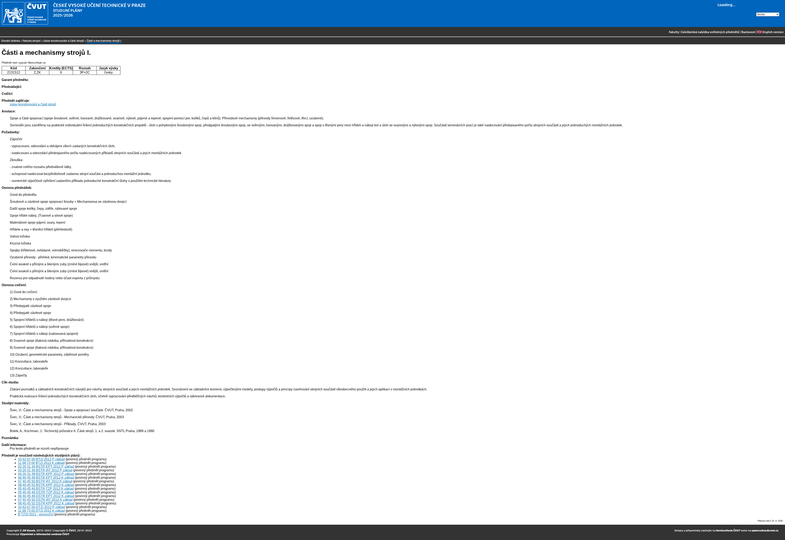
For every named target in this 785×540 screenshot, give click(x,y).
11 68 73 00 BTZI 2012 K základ (41, 463)
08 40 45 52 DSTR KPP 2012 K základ (46, 503)
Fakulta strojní (31, 40)
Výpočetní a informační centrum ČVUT (44, 534)
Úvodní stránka (10, 40)
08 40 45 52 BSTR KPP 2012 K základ (46, 485)
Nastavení (748, 32)
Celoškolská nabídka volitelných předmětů (710, 32)
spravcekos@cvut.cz (765, 530)
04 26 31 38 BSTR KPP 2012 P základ (46, 474)
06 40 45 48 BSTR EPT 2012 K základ (46, 477)
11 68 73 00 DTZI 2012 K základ (41, 510)
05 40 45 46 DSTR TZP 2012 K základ (46, 492)
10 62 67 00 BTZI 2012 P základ (41, 459)
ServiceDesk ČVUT (728, 530)
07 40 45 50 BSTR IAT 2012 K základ (45, 481)
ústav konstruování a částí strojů (63, 40)
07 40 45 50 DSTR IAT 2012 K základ (45, 499)
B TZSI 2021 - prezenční (35, 514)
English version (773, 32)
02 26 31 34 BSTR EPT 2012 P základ (46, 466)
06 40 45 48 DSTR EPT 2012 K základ (46, 496)
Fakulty (674, 32)
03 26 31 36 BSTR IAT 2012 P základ (45, 470)
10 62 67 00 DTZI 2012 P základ (41, 507)
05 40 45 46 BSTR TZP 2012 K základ (46, 488)
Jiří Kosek (28, 530)
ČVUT (72, 530)
